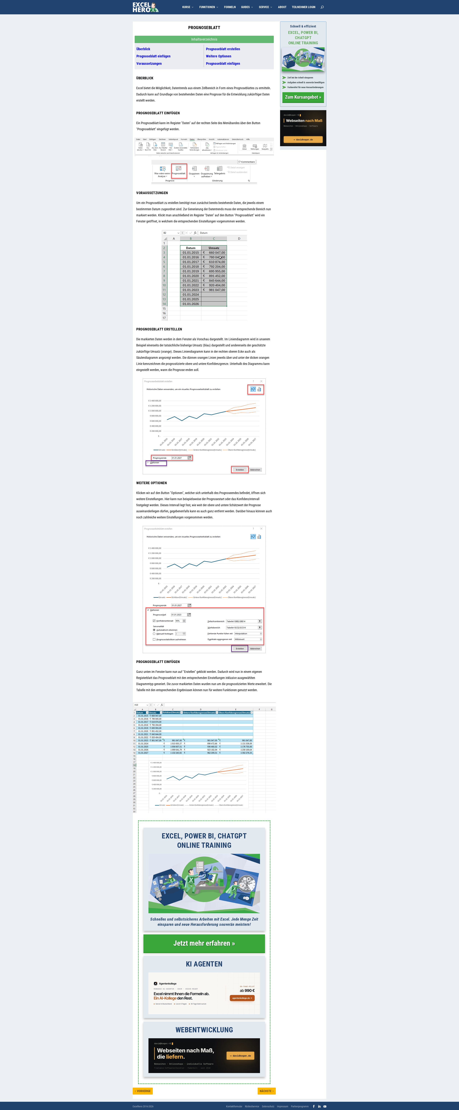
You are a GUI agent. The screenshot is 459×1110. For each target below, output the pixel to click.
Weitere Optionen (218, 56)
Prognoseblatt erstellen (223, 49)
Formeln (230, 7)
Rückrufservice (252, 1106)
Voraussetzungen (149, 63)
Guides (245, 7)
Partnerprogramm (300, 1106)
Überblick (143, 49)
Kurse (186, 7)
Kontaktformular (234, 1106)
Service (264, 7)
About (282, 7)
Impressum (282, 1106)
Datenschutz (268, 1106)
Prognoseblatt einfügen (153, 56)
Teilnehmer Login (303, 7)
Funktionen (207, 7)
